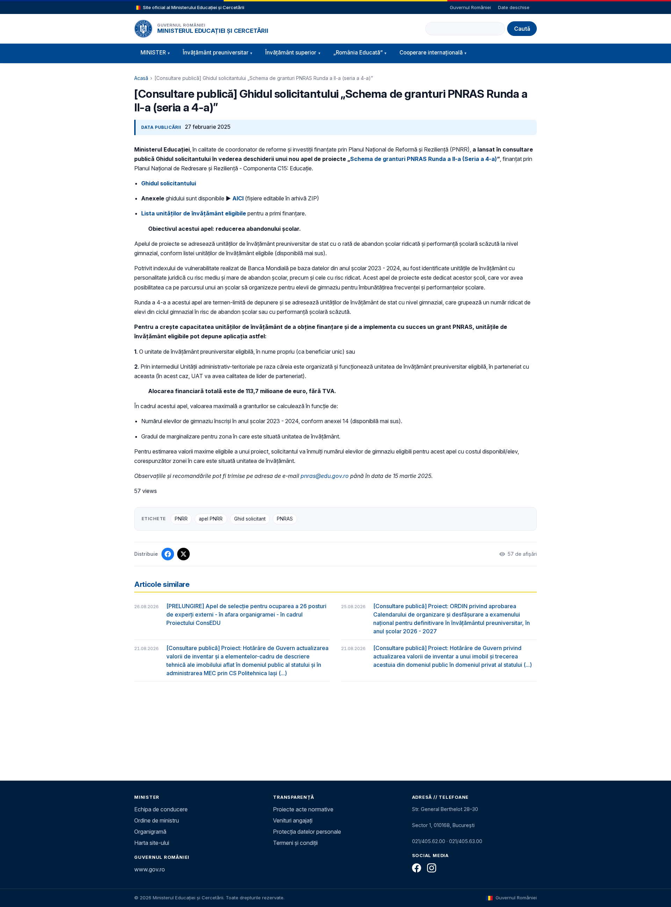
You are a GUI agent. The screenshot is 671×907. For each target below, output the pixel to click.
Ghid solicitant (250, 519)
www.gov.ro (149, 869)
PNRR (181, 519)
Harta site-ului (151, 842)
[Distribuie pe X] (183, 554)
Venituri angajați (292, 820)
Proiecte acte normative (303, 809)
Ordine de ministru (156, 820)
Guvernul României (470, 7)
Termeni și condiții (295, 842)
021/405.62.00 (428, 841)
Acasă (141, 78)
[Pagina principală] (143, 29)
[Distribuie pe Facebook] (167, 554)
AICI (238, 198)
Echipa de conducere (161, 809)
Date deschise (513, 7)
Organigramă (150, 831)
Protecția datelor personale (307, 831)
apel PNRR (211, 519)
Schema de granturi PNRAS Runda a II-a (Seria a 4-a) (423, 158)
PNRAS (285, 519)
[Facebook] (416, 867)
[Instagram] (431, 867)
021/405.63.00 (465, 841)
